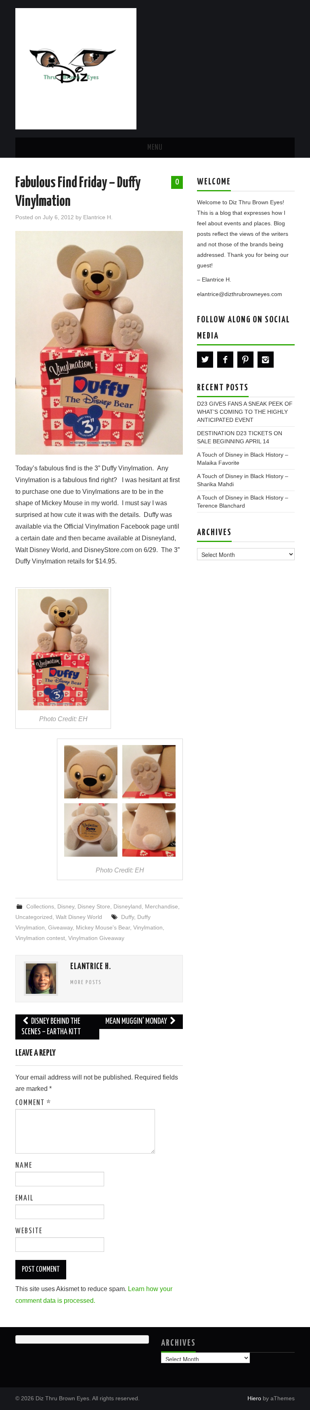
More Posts (86, 982)
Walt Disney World (79, 917)
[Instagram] (266, 359)
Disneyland (127, 906)
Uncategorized (33, 917)
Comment (33, 1103)
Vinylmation (148, 927)
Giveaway (60, 927)
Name (23, 1165)
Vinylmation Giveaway (96, 938)
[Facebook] (225, 359)
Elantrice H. (98, 217)
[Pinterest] (245, 359)
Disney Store (94, 906)
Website (28, 1231)
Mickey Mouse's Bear (103, 927)
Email (24, 1198)
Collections (40, 906)
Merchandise (161, 906)
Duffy (127, 917)
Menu (155, 147)
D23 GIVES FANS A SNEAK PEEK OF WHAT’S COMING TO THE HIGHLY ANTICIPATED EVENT (245, 411)
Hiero (254, 1398)
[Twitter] (205, 359)
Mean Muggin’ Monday (136, 1021)
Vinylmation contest (40, 938)
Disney (65, 906)
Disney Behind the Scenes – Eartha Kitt (51, 1027)
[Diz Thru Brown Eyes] (75, 68)
